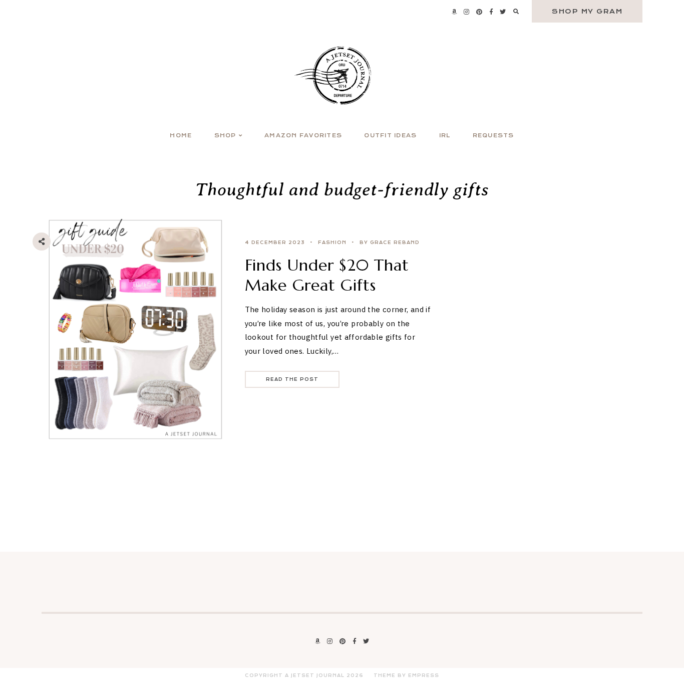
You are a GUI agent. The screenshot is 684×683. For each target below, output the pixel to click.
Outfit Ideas (390, 135)
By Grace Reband (390, 242)
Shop (225, 135)
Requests (493, 135)
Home (181, 135)
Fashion (332, 242)
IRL (445, 135)
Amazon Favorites (303, 135)
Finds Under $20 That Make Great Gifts (327, 275)
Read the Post (292, 379)
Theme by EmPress (406, 675)
